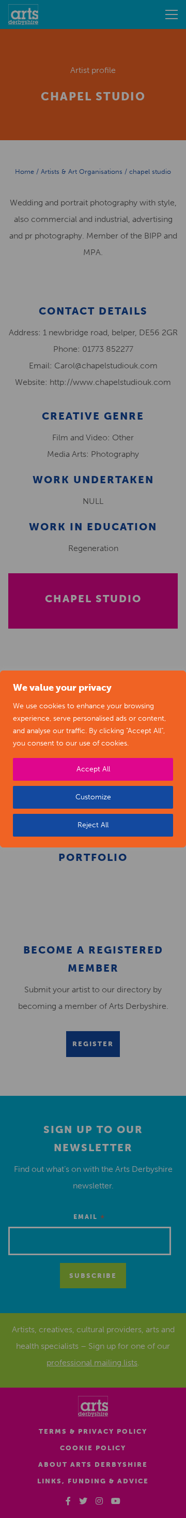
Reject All (93, 825)
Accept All (93, 769)
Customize (93, 797)
